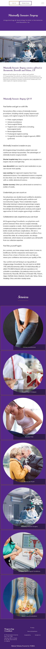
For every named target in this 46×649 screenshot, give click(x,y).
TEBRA (32, 646)
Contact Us (38, 635)
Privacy (32, 627)
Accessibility (27, 635)
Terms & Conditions (32, 631)
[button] (43, 3)
